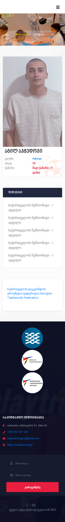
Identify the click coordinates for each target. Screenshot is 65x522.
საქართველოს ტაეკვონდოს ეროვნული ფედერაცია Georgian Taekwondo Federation (29, 293)
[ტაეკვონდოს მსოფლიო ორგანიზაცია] (32, 360)
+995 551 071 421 (17, 432)
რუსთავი (37, 158)
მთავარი (23, 34)
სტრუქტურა (39, 34)
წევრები (29, 41)
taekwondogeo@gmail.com (23, 438)
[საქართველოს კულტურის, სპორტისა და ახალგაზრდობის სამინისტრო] (32, 338)
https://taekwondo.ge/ (20, 444)
